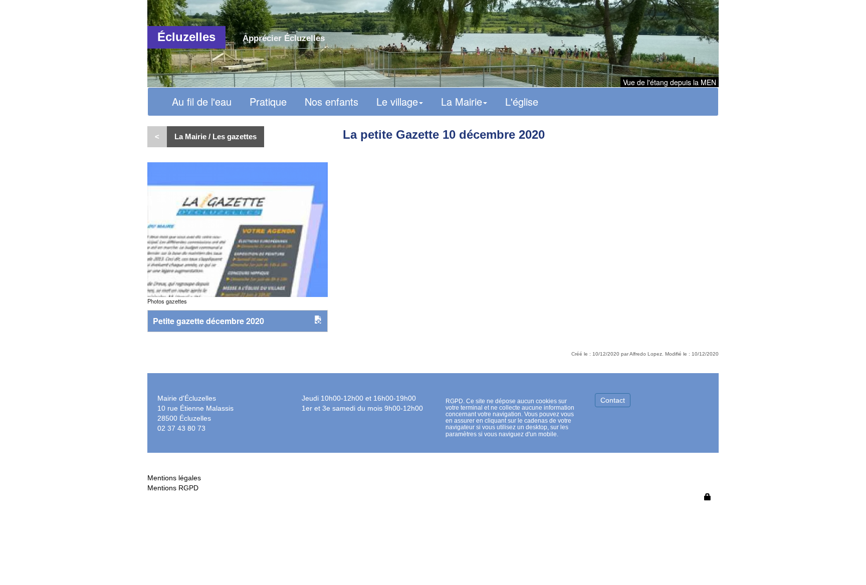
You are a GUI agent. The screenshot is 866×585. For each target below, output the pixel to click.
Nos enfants (331, 101)
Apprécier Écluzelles (284, 38)
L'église (521, 101)
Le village (397, 101)
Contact (612, 400)
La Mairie (461, 101)
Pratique (268, 101)
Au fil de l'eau (202, 101)
